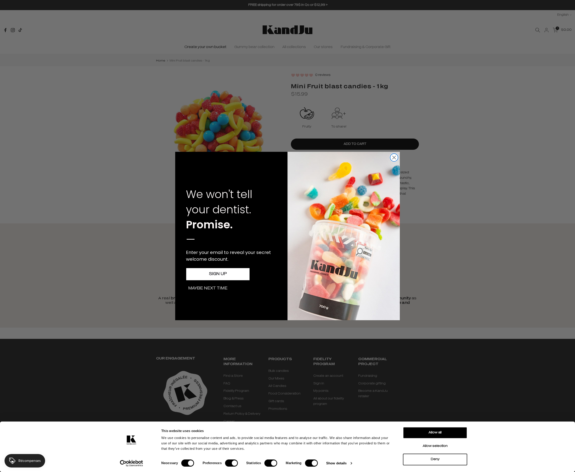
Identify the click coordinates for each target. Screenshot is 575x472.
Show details (336, 463)
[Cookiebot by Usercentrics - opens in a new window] (131, 463)
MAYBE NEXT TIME (208, 289)
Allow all (435, 432)
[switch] (231, 463)
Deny (435, 459)
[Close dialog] (394, 157)
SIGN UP (218, 274)
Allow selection (435, 446)
